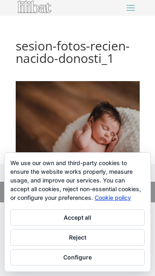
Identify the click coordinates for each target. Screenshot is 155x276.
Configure (77, 257)
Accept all (77, 217)
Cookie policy (113, 197)
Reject (77, 237)
